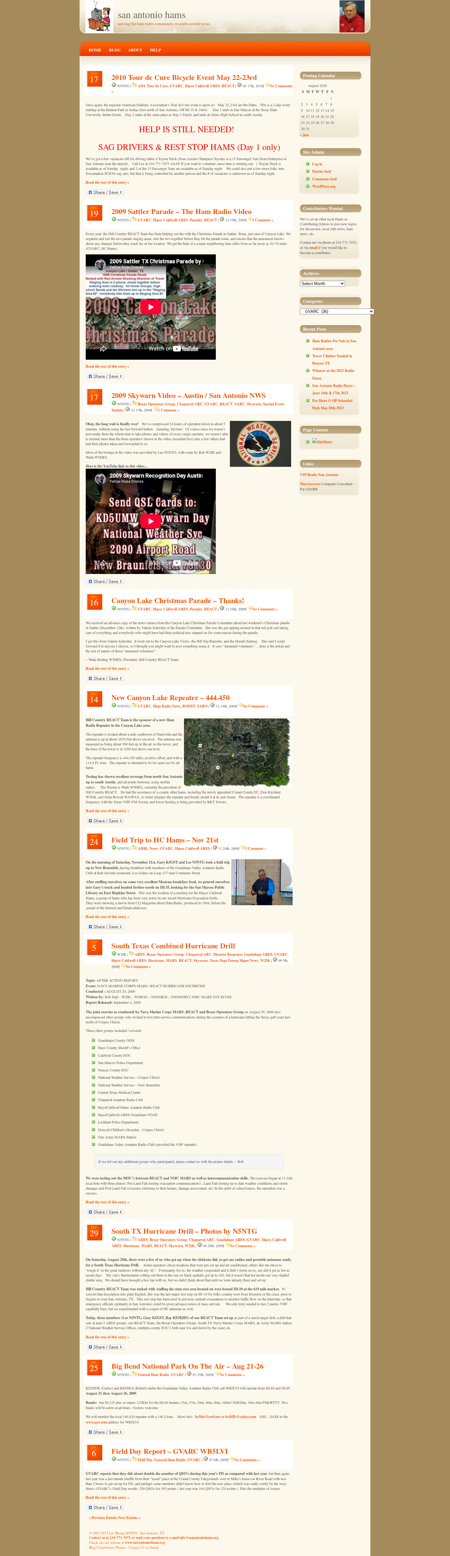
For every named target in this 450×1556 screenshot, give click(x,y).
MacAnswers (310, 483)
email (313, 247)
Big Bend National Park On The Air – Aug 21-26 (187, 1365)
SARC (239, 404)
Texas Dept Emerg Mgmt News (234, 960)
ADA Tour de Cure (153, 85)
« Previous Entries (103, 1517)
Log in (317, 164)
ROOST (188, 706)
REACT (228, 85)
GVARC (176, 85)
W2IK (265, 960)
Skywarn (254, 404)
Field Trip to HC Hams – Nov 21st (165, 839)
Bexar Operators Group (156, 404)
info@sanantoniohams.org (199, 1537)
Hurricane (156, 960)
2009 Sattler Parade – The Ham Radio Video (181, 211)
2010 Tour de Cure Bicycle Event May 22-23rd (184, 77)
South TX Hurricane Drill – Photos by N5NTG (184, 1230)
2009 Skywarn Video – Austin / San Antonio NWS (188, 395)
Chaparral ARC (190, 404)
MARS (171, 960)
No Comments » (265, 609)
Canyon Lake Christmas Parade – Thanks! (177, 600)
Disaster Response (227, 954)
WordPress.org (324, 186)
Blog (115, 50)
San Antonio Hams (152, 14)
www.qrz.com (96, 1422)
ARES (140, 954)
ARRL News (148, 848)
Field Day (145, 1459)
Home (95, 50)
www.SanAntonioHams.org (145, 1542)
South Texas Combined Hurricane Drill (173, 945)
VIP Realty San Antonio (319, 474)
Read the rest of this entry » (107, 182)
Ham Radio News (167, 706)
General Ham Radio (153, 1374)
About (135, 50)
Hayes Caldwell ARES (202, 85)
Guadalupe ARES (258, 954)
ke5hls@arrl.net (207, 1416)
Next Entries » (129, 1517)
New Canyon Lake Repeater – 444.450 (170, 697)
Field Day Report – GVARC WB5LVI (169, 1450)
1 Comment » (262, 220)
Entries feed (321, 171)
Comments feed (324, 179)
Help (155, 50)
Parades (196, 220)
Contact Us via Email (144, 1547)
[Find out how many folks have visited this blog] (322, 441)
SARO (202, 706)
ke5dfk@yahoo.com (240, 1416)
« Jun (304, 134)
